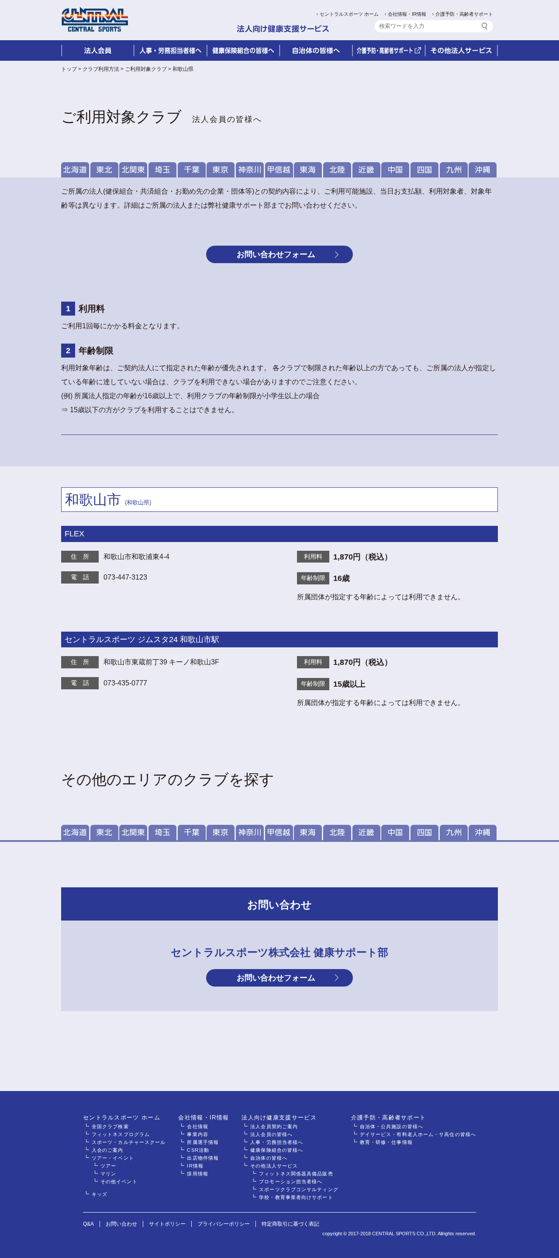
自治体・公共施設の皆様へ (391, 1126)
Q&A (88, 1224)
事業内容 (197, 1134)
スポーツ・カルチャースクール (129, 1142)
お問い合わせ (121, 1224)
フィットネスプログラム (121, 1134)
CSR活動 (198, 1150)
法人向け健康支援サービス (279, 1117)
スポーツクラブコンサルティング (298, 1189)
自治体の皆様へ (268, 1158)
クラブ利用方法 (101, 69)
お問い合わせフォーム (276, 254)
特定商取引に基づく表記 (290, 1224)
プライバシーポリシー (223, 1224)
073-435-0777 (125, 683)
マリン (108, 1173)
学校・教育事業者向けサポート (296, 1197)
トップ (69, 69)
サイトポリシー (167, 1224)
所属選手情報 (203, 1142)
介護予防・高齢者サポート (464, 14)
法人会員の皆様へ (271, 1134)
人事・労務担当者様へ (276, 1142)
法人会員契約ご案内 (274, 1126)
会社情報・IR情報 (407, 14)
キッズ (99, 1194)
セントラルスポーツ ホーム (349, 14)
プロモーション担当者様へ (290, 1181)
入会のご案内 (108, 1150)
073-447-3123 (125, 577)
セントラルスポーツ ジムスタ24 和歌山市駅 (142, 639)
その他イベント (119, 1181)
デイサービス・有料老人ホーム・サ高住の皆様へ (418, 1134)
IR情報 (195, 1165)
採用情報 (197, 1173)
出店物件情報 (203, 1158)
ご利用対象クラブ (146, 69)
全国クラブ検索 (110, 1126)
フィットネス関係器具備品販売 (296, 1173)
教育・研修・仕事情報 (386, 1142)
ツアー (108, 1165)
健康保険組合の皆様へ (276, 1150)
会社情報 (197, 1126)
